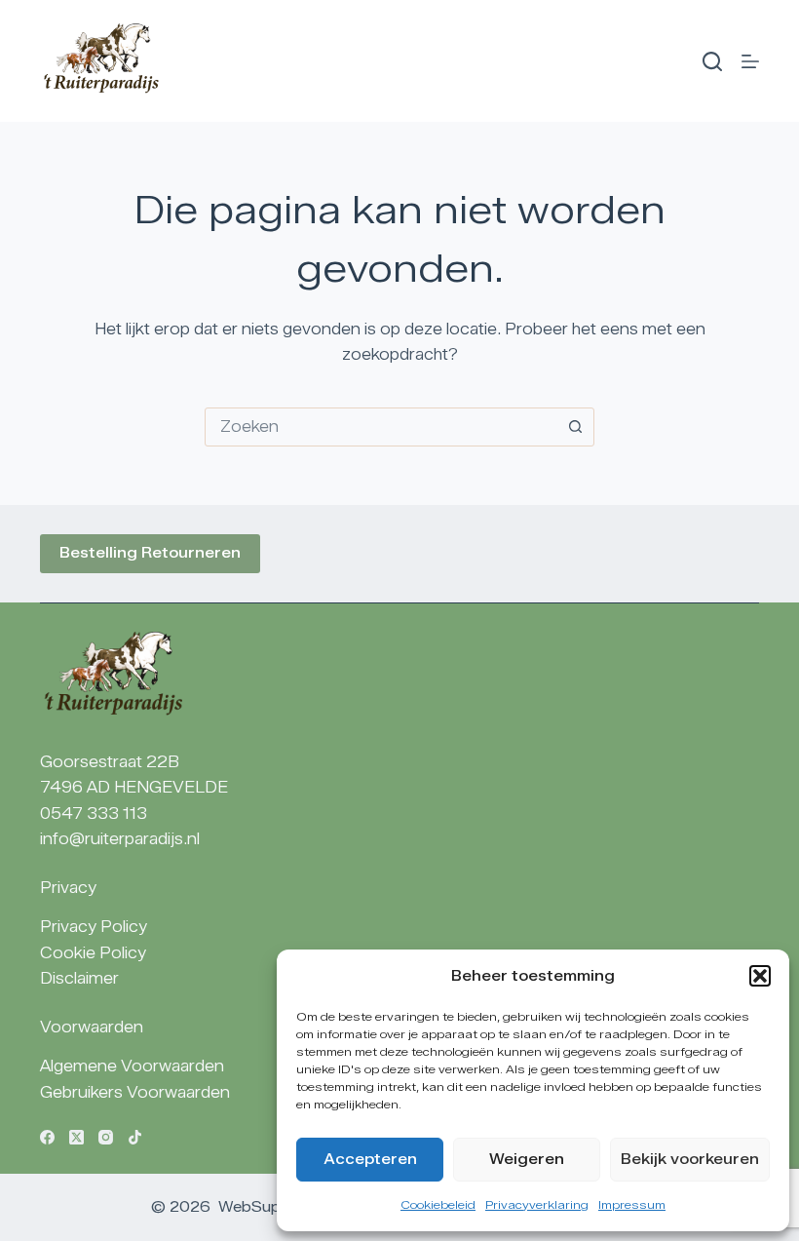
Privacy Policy (93, 926)
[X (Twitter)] (76, 1137)
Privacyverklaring (537, 1204)
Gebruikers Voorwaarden (135, 1092)
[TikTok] (135, 1137)
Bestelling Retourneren (150, 553)
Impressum (632, 1204)
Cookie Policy (93, 953)
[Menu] (750, 61)
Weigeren (526, 1159)
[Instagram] (105, 1137)
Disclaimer (79, 978)
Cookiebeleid (438, 1204)
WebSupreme (267, 1207)
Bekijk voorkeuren (690, 1159)
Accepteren (370, 1159)
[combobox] (381, 426)
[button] (760, 976)
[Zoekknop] (574, 427)
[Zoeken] (712, 61)
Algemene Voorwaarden (132, 1066)
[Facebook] (47, 1137)
